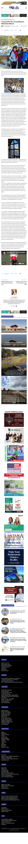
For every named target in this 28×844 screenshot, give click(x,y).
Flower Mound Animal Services (8, 820)
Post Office (4, 697)
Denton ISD (4, 769)
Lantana (3, 741)
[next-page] (4, 406)
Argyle (2, 732)
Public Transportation (6, 700)
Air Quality (3, 807)
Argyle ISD (4, 767)
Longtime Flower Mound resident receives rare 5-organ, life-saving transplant (18, 640)
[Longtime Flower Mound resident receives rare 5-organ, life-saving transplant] (5, 640)
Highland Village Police (7, 721)
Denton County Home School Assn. (10, 774)
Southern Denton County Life (9, 11)
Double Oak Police (5, 714)
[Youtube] (16, 305)
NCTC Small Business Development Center (11, 682)
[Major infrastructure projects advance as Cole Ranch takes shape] (5, 649)
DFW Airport (4, 787)
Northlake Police (5, 723)
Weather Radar (5, 811)
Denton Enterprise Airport (7, 785)
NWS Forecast (4, 809)
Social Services (5, 701)
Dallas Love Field (5, 784)
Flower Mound (4, 738)
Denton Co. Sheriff (5, 713)
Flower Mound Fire (5, 718)
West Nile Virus (5, 760)
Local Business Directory (7, 681)
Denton (3, 735)
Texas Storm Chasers (6, 810)
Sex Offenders (4, 724)
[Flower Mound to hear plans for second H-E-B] (14, 333)
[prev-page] (2, 406)
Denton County (5, 747)
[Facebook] (11, 305)
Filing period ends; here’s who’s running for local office (21, 283)
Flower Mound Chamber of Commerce (10, 678)
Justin (2, 743)
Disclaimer (3, 669)
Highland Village (5, 739)
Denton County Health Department (10, 756)
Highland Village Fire (6, 720)
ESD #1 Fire (4, 716)
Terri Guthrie (7, 26)
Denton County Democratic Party (9, 796)
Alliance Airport (5, 788)
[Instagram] (14, 305)
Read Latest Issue (5, 664)
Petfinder (3, 824)
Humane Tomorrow (6, 821)
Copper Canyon (5, 734)
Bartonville (4, 733)
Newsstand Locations (6, 665)
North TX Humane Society (7, 823)
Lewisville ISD (4, 770)
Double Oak (4, 737)
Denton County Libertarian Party (9, 797)
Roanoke (3, 746)
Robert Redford (18, 96)
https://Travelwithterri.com (14, 298)
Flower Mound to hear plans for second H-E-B (14, 345)
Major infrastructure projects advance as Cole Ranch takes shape (17, 649)
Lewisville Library (5, 693)
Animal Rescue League (6, 819)
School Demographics (6, 775)
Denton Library (5, 691)
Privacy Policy (4, 670)
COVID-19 (3, 755)
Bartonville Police (5, 711)
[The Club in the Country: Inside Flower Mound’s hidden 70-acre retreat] (14, 362)
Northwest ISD (5, 771)
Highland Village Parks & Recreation (10, 696)
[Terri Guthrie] (2, 26)
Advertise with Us (5, 666)
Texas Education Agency (7, 776)
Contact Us (4, 668)
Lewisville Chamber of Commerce (9, 679)
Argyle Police (4, 710)
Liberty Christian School (7, 773)
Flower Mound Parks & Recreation (9, 695)
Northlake (3, 744)
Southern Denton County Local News (14, 342)
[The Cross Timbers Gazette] (14, 7)
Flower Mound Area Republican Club (10, 799)
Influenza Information (6, 757)
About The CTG (5, 663)
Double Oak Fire (5, 715)
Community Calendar (6, 690)
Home (2, 11)
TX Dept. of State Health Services (9, 758)
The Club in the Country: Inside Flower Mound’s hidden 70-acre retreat (14, 373)
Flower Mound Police (6, 719)
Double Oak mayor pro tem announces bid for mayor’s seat (7, 283)
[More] (20, 30)
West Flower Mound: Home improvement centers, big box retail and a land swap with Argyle (14, 401)
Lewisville (3, 742)
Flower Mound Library (6, 692)
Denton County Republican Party (9, 798)
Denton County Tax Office (7, 698)
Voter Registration (5, 702)
